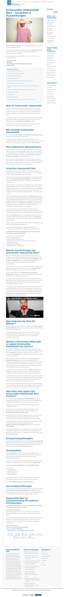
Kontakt (22, 4)
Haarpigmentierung (51, 89)
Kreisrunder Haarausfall (50, 29)
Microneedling (50, 96)
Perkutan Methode (51, 72)
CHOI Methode (50, 55)
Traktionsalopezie (51, 36)
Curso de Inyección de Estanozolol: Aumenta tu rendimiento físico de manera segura (31, 574)
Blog (18, 4)
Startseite (19, 1)
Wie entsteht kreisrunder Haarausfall (16, 73)
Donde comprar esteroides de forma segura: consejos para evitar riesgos (31, 557)
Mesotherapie (50, 94)
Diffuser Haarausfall (52, 20)
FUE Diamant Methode (50, 63)
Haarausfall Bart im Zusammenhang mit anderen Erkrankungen (22, 99)
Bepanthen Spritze (51, 85)
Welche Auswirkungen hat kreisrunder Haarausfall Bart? (20, 80)
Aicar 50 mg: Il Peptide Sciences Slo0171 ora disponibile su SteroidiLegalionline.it (32, 568)
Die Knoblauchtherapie (13, 96)
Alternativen (44, 1)
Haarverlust (26, 1)
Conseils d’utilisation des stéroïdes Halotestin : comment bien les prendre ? (32, 585)
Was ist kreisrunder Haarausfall (15, 70)
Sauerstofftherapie (51, 100)
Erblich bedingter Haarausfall (51, 23)
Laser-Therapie (50, 91)
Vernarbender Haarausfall (50, 41)
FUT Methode (50, 68)
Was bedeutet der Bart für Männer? (15, 83)
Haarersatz (49, 87)
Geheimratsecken (51, 26)
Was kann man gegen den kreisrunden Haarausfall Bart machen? (22, 89)
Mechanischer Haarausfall (50, 33)
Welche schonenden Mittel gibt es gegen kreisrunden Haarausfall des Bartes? (23, 86)
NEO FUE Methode (51, 70)
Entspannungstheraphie (13, 92)
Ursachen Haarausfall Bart (13, 78)
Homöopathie (11, 94)
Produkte (50, 1)
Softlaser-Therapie (51, 102)
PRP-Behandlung (51, 98)
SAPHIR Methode (51, 75)
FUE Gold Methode (51, 66)
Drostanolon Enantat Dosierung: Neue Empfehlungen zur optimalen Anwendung (32, 580)
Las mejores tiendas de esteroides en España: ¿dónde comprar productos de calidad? (32, 562)
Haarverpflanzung (34, 1)
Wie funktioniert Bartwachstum (14, 75)
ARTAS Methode (51, 53)
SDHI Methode (50, 77)
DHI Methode (50, 58)
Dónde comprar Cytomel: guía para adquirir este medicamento (32, 552)
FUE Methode (50, 60)
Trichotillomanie (51, 38)
